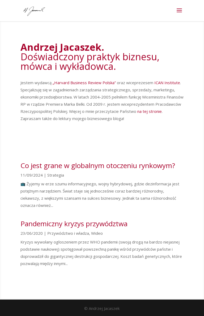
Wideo (97, 233)
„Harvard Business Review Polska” (84, 82)
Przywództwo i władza (68, 233)
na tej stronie (149, 111)
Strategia (55, 175)
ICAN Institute (167, 82)
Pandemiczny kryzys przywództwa (74, 223)
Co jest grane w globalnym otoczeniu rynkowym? (97, 165)
